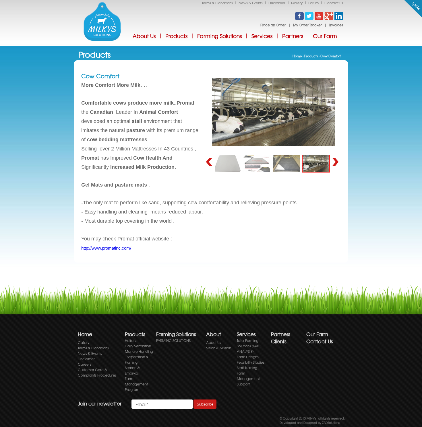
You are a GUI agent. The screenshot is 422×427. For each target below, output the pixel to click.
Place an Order (273, 25)
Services (261, 36)
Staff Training (247, 367)
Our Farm (325, 36)
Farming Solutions (219, 36)
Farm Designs (248, 356)
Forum (313, 2)
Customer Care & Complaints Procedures (97, 372)
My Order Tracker (307, 25)
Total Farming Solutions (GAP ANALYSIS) (248, 346)
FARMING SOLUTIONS (173, 340)
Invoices (336, 25)
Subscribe (205, 404)
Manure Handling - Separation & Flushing (139, 357)
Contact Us (333, 2)
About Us (144, 36)
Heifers (130, 340)
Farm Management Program (136, 384)
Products (176, 36)
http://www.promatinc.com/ (106, 248)
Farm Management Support (248, 379)
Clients (279, 341)
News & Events (251, 2)
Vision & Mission (218, 347)
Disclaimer (276, 2)
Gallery (297, 2)
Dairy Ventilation (138, 345)
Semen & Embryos (132, 370)
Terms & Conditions (217, 2)
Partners (292, 36)
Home (297, 56)
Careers (84, 364)
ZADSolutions (330, 422)
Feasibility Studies (250, 362)
